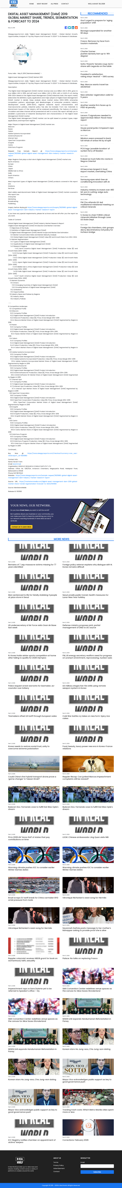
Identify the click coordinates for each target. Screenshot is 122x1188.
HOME (31, 4)
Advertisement (59, 1168)
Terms (55, 1162)
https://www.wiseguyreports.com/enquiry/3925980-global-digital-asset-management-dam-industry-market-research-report (43, 208)
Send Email (17, 464)
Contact (56, 1171)
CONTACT (65, 4)
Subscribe (97, 1172)
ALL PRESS (54, 4)
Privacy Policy (58, 1165)
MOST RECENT (42, 4)
